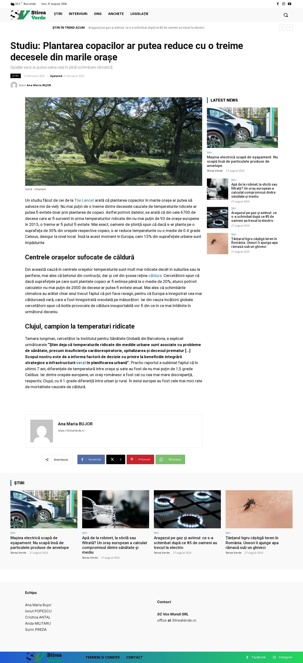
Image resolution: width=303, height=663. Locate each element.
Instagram (286, 657)
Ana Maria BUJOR (39, 85)
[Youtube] (290, 4)
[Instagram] (284, 4)
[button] (286, 15)
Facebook (259, 657)
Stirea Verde (215, 170)
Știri (15, 75)
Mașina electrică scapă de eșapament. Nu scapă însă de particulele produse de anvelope (242, 161)
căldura (154, 275)
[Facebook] (278, 4)
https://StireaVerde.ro (71, 430)
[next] (290, 28)
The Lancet (84, 200)
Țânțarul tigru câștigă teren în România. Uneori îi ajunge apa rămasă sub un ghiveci (254, 243)
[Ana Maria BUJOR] (14, 85)
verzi (81, 362)
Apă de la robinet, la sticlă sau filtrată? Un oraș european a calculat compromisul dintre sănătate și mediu (254, 190)
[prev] (282, 28)
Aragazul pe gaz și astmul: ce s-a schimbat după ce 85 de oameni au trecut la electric (146, 27)
